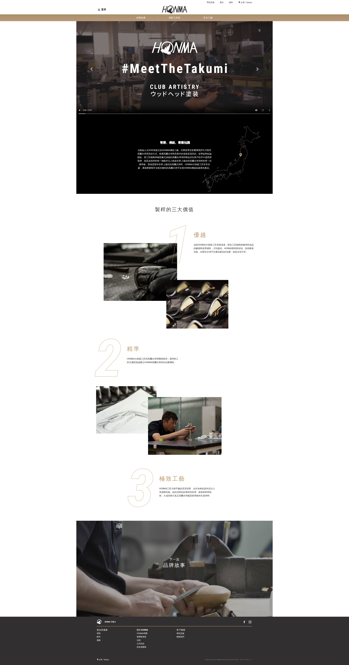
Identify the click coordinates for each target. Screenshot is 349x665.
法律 (139, 640)
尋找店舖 (210, 2)
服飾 (99, 640)
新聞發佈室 (141, 637)
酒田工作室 (174, 17)
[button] (91, 62)
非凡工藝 (208, 17)
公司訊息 (140, 643)
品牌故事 (141, 17)
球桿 (99, 633)
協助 (231, 2)
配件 (99, 637)
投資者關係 (141, 647)
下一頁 (174, 563)
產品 (222, 2)
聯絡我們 (180, 637)
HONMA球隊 (142, 633)
